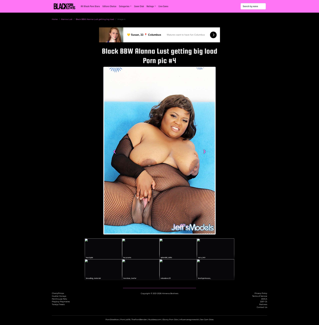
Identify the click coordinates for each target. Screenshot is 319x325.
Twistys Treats (58, 304)
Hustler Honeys (59, 296)
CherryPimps (58, 293)
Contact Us (262, 307)
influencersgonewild (189, 319)
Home (55, 19)
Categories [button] (124, 6)
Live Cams (163, 6)
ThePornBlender (139, 319)
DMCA (264, 299)
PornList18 (125, 319)
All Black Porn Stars (90, 6)
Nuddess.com (154, 319)
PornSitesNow (112, 319)
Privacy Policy (261, 293)
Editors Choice (109, 6)
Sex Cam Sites (206, 319)
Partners (263, 304)
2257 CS (263, 301)
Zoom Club (139, 6)
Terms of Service (259, 296)
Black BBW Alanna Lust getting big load (95, 19)
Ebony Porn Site (170, 319)
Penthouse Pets (59, 299)
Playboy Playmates (61, 301)
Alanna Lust (66, 19)
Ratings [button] (150, 6)
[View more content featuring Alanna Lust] (159, 150)
